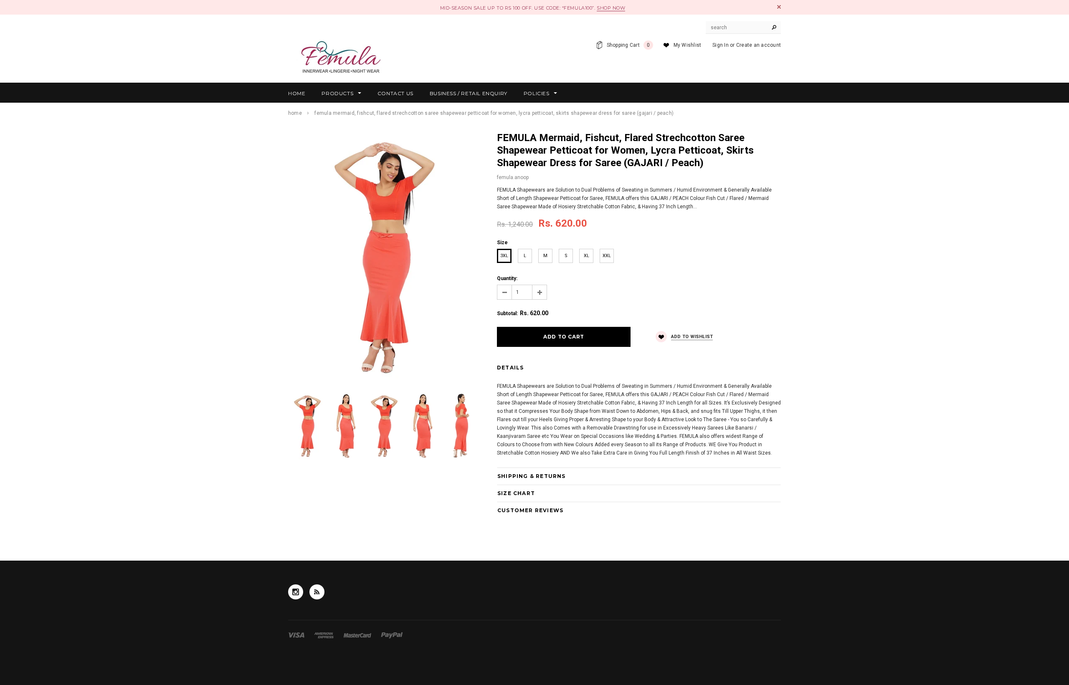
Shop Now (611, 8)
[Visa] (297, 635)
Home (295, 113)
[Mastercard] (358, 635)
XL (586, 255)
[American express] (324, 635)
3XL (504, 255)
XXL (607, 255)
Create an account (758, 45)
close (779, 7)
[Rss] (316, 591)
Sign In (720, 45)
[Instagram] (295, 591)
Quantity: (507, 278)
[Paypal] (392, 635)
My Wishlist (688, 45)
